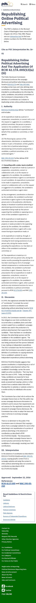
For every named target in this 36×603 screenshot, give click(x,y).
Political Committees (9, 510)
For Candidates (7, 547)
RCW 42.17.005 (8, 483)
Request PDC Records (9, 536)
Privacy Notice (7, 542)
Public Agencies (7, 513)
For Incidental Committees (11, 553)
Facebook (9, 586)
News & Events (7, 577)
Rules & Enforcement (9, 572)
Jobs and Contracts (8, 580)
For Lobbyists (6, 555)
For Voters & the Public (10, 561)
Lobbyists (6, 503)
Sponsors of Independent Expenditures (14, 516)
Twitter (8, 590)
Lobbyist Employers (9, 506)
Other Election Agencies (10, 539)
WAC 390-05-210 (7, 158)
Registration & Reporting (10, 566)
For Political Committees (10, 550)
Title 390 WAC (24, 84)
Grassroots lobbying (9, 520)
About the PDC (7, 575)
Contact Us (6, 528)
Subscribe (5, 531)
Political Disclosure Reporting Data (14, 569)
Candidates (6, 500)
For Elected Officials (9, 558)
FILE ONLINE (7, 594)
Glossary (5, 534)
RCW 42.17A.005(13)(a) (9, 110)
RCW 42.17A (11, 84)
